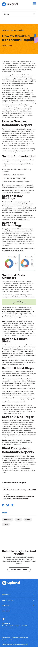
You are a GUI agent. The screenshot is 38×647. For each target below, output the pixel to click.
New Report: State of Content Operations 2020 (20, 490)
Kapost (27, 520)
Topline (4, 512)
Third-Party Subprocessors (20, 637)
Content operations (17, 30)
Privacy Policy (6, 637)
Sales (18, 520)
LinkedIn (3, 619)
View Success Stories (19, 569)
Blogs (6, 524)
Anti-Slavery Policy (7, 640)
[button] (34, 3)
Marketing (5, 30)
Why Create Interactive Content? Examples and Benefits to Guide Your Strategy (19, 497)
